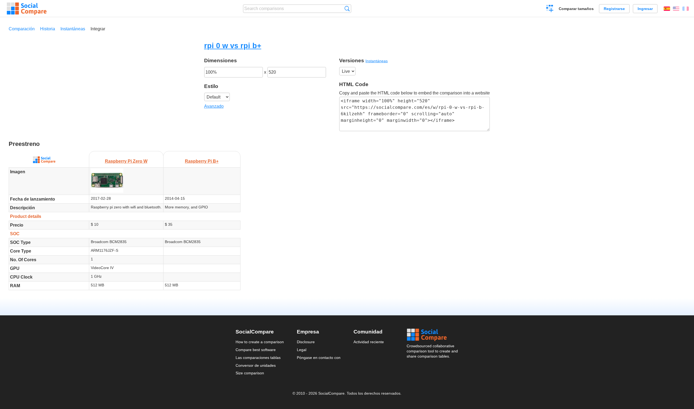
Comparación (22, 29)
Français (685, 8)
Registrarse (614, 8)
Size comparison (250, 373)
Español (667, 8)
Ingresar (645, 8)
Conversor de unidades (256, 365)
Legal (301, 350)
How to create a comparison (260, 342)
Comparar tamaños (576, 8)
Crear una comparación (550, 9)
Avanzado (214, 106)
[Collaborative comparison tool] (26, 8)
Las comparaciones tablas (258, 357)
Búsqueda (347, 8)
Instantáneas (72, 29)
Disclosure (306, 342)
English (676, 8)
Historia (47, 29)
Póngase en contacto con (318, 357)
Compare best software (256, 350)
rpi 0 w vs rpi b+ (232, 45)
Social (433, 334)
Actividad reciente (369, 342)
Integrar (98, 29)
